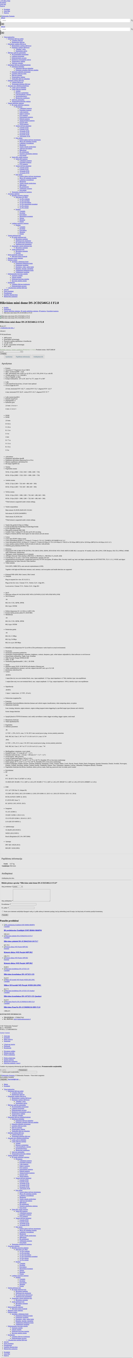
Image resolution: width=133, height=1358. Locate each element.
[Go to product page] (68, 1002)
